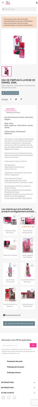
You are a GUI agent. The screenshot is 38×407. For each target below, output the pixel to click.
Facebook (3, 397)
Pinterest (21, 99)
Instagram (14, 397)
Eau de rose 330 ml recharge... (27, 281)
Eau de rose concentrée (10, 281)
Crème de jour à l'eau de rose (28, 305)
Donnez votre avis (11, 93)
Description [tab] (10, 109)
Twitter (9, 397)
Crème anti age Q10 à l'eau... (10, 232)
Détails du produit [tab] (13, 112)
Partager (11, 99)
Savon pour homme (10, 255)
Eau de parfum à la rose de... (10, 305)
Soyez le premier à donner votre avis (20, 323)
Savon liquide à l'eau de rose (27, 256)
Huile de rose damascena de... (28, 232)
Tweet (16, 99)
